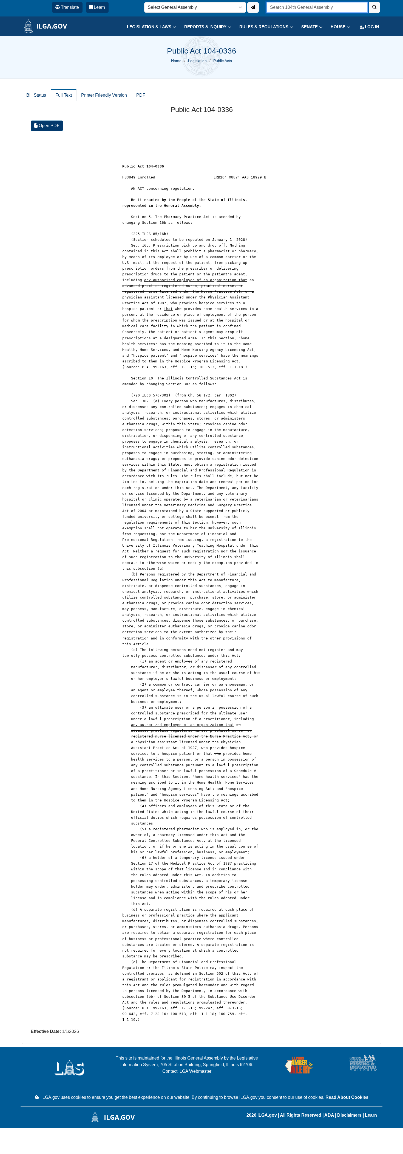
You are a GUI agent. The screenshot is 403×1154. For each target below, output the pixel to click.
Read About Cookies (346, 1097)
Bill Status (36, 95)
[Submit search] (374, 7)
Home (176, 60)
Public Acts (222, 60)
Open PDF (48, 125)
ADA (329, 1115)
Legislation (197, 60)
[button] (147, 27)
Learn (371, 1115)
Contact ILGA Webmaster (186, 1071)
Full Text (63, 95)
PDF (140, 95)
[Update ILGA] (253, 7)
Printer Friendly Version (104, 95)
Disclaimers (349, 1115)
